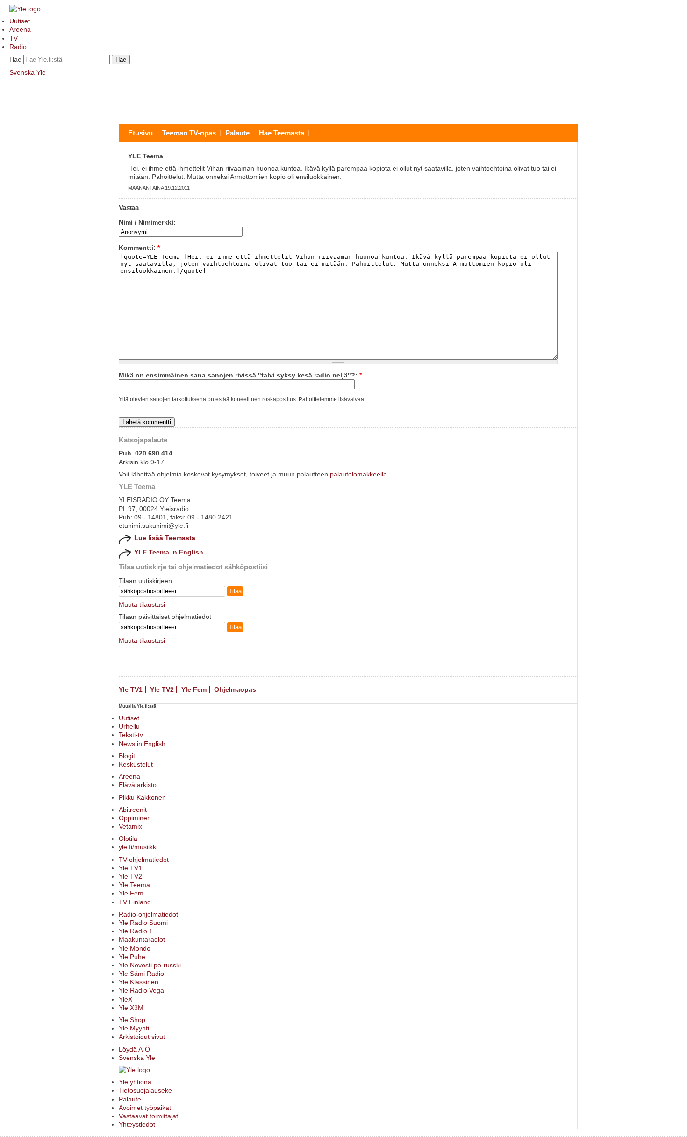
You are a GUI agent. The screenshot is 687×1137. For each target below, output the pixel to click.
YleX (125, 999)
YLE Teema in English (168, 552)
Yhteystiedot (137, 1124)
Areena (20, 29)
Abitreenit (133, 809)
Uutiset (19, 21)
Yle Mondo (134, 948)
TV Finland (135, 902)
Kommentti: (139, 247)
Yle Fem (194, 689)
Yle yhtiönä (135, 1082)
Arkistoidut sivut (142, 1036)
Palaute (237, 133)
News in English (142, 743)
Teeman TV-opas (189, 133)
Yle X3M (131, 1007)
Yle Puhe (132, 956)
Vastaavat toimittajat (148, 1116)
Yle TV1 (131, 689)
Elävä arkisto (138, 785)
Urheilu (129, 726)
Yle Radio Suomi (143, 922)
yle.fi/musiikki (138, 847)
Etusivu (140, 133)
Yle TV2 (162, 689)
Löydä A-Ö (134, 1049)
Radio (18, 46)
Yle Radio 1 (136, 931)
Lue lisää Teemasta (164, 537)
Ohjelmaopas (235, 689)
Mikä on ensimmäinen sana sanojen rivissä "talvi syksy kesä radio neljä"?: (240, 375)
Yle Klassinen (138, 982)
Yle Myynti (134, 1028)
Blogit (127, 756)
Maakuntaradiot (142, 939)
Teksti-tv (131, 735)
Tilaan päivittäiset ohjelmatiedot (165, 616)
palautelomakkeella (358, 474)
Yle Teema (134, 884)
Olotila (128, 838)
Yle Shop (132, 1019)
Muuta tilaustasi (142, 604)
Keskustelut (136, 764)
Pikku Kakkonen (142, 797)
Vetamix (130, 826)
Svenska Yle (27, 72)
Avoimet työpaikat (145, 1107)
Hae (15, 59)
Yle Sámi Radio (141, 973)
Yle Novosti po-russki (150, 965)
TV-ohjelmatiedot (144, 859)
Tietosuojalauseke (145, 1090)
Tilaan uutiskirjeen (145, 580)
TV (13, 38)
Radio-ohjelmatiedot (148, 914)
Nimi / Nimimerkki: (147, 222)
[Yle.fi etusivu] (25, 9)
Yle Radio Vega (141, 990)
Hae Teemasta (281, 133)
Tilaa (235, 591)
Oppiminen (135, 818)
